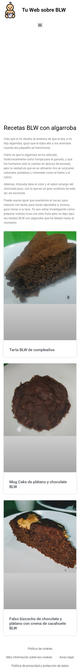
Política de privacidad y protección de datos (40, 666)
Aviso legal (67, 657)
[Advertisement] (40, 74)
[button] (40, 25)
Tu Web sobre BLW (44, 10)
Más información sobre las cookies (29, 657)
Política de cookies (40, 648)
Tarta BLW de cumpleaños (32, 350)
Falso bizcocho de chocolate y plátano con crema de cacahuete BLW (37, 623)
